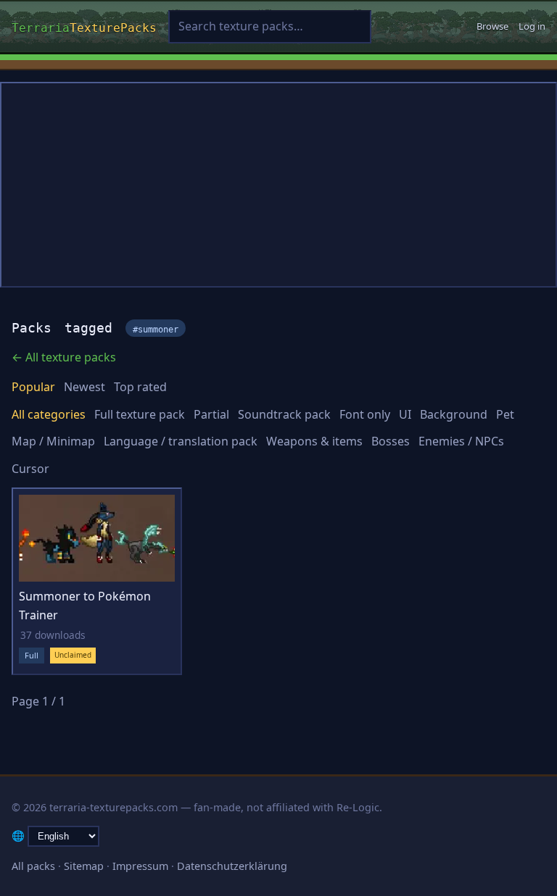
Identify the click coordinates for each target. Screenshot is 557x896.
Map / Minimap (53, 441)
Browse (492, 26)
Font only (364, 414)
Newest (84, 387)
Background (453, 414)
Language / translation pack (180, 441)
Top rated (140, 387)
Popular (33, 387)
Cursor (30, 469)
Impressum (140, 866)
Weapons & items (314, 441)
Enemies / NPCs (461, 441)
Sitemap (84, 866)
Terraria (84, 26)
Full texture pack (139, 414)
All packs (33, 866)
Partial (211, 414)
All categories (49, 414)
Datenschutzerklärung (232, 866)
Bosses (390, 441)
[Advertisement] (278, 184)
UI (405, 414)
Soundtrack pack (284, 414)
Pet (505, 414)
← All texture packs (64, 357)
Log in (532, 26)
